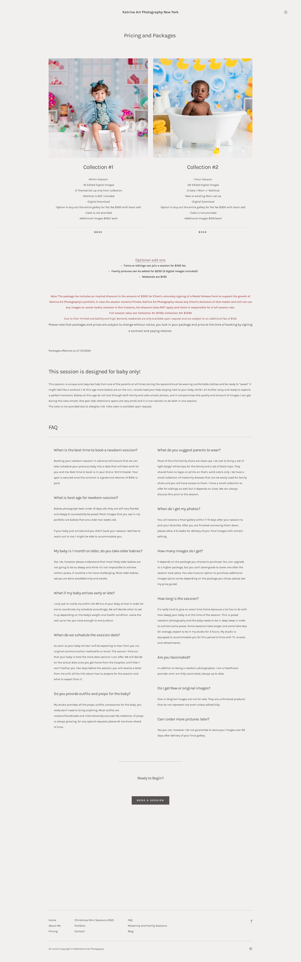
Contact (80, 931)
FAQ (130, 920)
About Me (55, 925)
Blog (130, 931)
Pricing (53, 931)
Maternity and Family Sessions (147, 925)
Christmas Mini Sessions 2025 (94, 920)
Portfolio (80, 925)
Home (52, 920)
